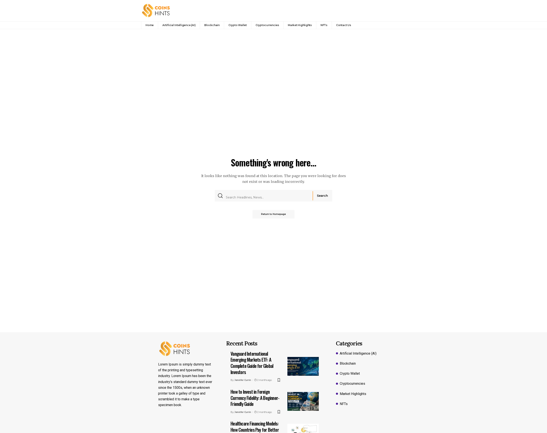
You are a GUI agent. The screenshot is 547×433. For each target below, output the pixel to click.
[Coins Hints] (156, 10)
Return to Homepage (273, 214)
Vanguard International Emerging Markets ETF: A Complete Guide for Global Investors (252, 362)
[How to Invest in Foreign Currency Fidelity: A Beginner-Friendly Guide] (303, 401)
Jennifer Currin (242, 380)
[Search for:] (268, 195)
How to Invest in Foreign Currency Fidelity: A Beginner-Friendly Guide (255, 397)
